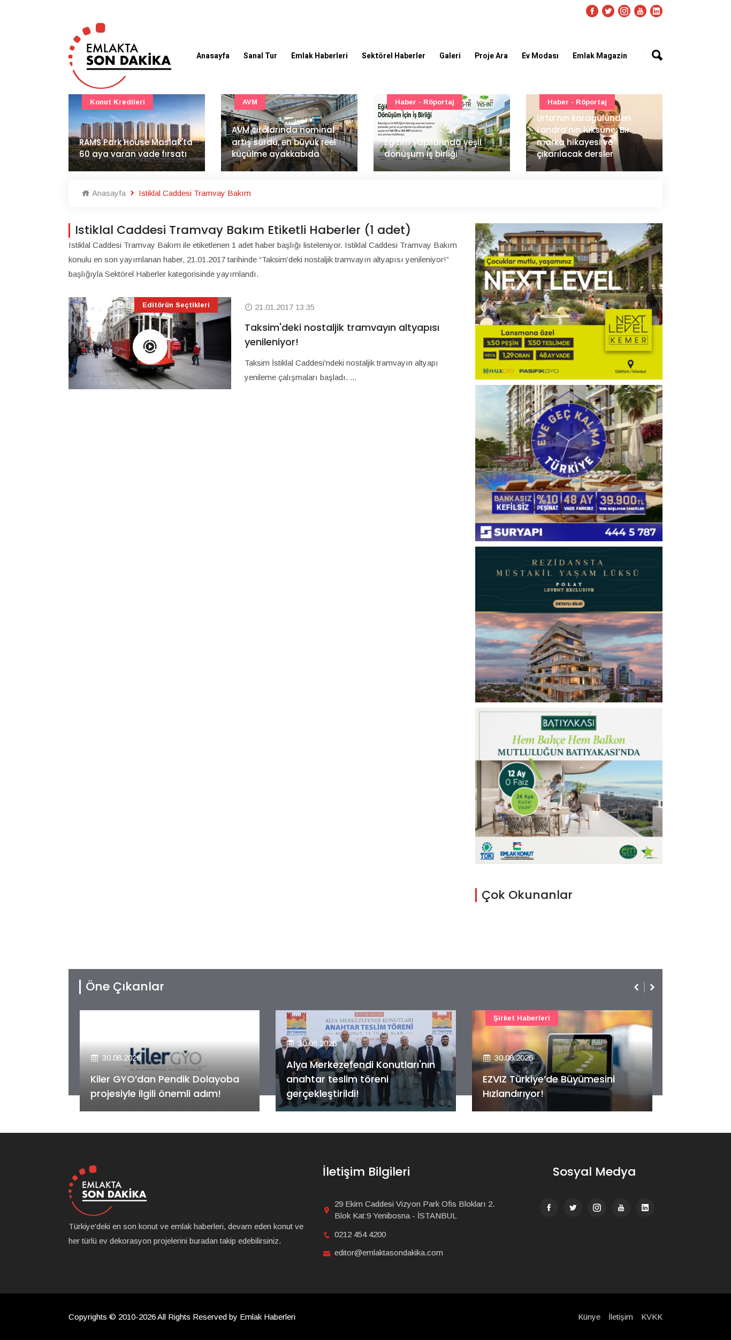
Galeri (450, 56)
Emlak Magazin (600, 56)
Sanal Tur (260, 56)
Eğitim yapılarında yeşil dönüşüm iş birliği (433, 148)
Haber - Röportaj (424, 102)
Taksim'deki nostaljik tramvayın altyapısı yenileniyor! (342, 335)
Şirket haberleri (521, 1018)
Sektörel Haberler (393, 56)
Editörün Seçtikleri (176, 305)
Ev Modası (540, 56)
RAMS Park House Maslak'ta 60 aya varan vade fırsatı (136, 148)
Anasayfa (213, 56)
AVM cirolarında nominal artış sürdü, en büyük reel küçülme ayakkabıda (284, 142)
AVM (249, 102)
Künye (589, 1316)
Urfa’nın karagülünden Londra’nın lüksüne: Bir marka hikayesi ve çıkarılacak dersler (584, 136)
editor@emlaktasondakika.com (388, 1252)
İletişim (620, 1316)
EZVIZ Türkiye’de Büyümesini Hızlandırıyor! (549, 1086)
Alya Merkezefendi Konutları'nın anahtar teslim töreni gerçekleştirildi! (360, 1079)
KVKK (652, 1316)
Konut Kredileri (117, 102)
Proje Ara (491, 56)
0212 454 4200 (360, 1234)
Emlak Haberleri (319, 56)
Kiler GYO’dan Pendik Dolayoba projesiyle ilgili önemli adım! (164, 1086)
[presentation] (637, 987)
